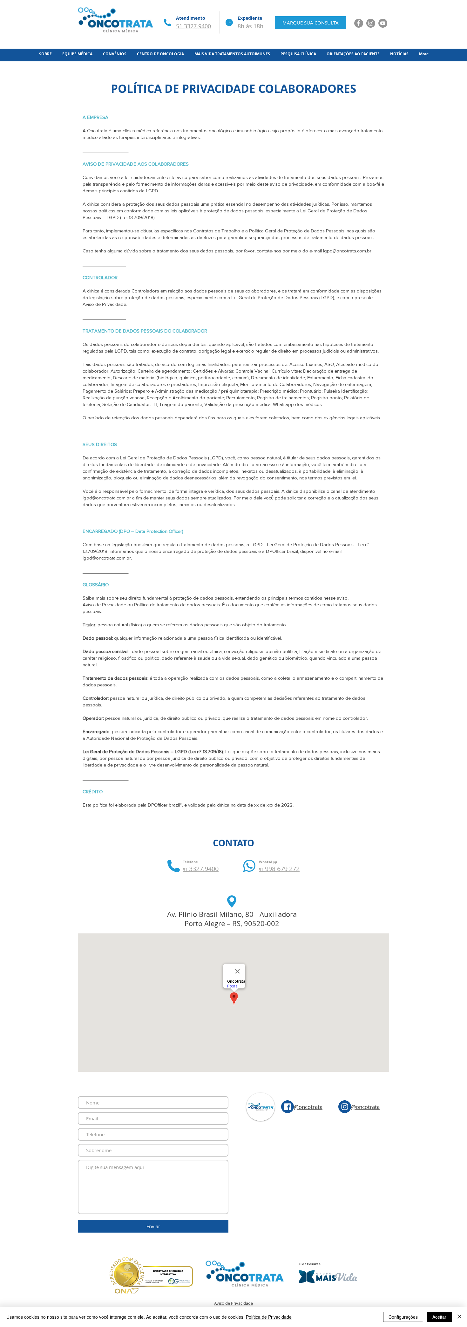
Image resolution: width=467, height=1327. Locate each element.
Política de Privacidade (269, 1317)
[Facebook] (358, 23)
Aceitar (439, 1317)
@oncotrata (308, 1106)
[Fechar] (459, 1317)
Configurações (403, 1317)
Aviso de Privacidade (233, 1303)
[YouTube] (382, 23)
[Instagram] (370, 23)
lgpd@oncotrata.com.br (347, 250)
